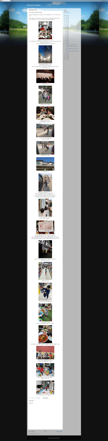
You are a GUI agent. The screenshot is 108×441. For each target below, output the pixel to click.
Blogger (58, 438)
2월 (67, 43)
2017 (66, 56)
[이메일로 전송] (43, 398)
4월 (67, 40)
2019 (66, 27)
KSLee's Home (33, 5)
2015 (66, 59)
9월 (67, 33)
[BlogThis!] (44, 398)
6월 (67, 37)
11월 (67, 30)
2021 (66, 24)
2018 (66, 54)
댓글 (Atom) (36, 433)
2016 (66, 57)
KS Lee (66, 11)
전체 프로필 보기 (67, 12)
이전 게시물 (59, 431)
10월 (67, 31)
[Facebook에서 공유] (46, 398)
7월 (67, 36)
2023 (66, 21)
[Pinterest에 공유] (47, 398)
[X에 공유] (45, 398)
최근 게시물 (32, 431)
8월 (67, 34)
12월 (67, 28)
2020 (66, 25)
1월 (67, 52)
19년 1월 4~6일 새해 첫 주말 (71, 44)
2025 (66, 18)
